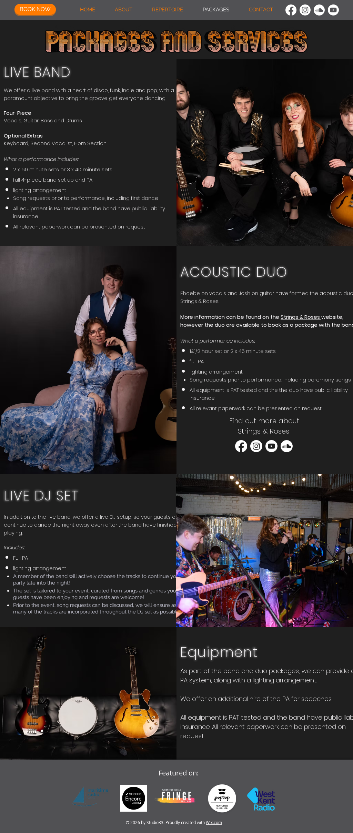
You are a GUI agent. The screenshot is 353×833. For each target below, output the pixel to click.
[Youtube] (333, 10)
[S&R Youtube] (271, 446)
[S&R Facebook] (241, 446)
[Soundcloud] (319, 10)
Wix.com (214, 822)
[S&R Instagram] (256, 446)
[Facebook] (290, 10)
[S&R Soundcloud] (287, 446)
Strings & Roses (301, 317)
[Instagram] (305, 10)
